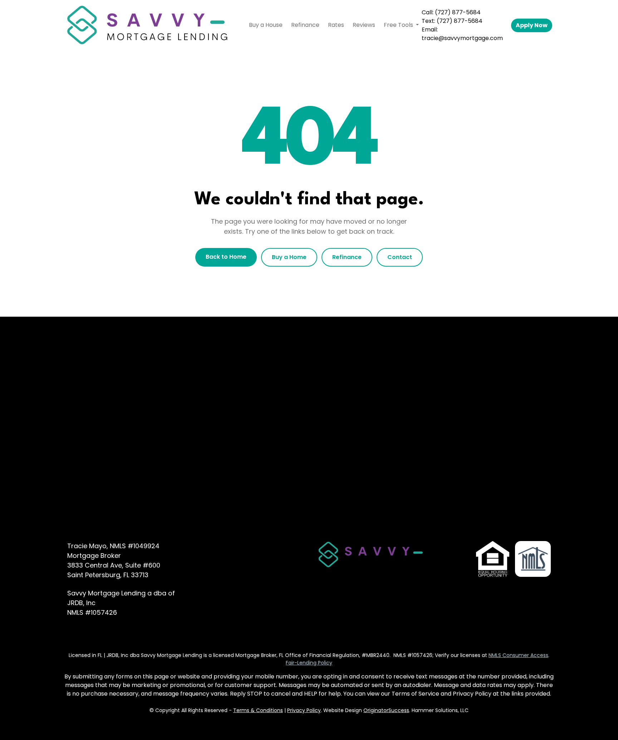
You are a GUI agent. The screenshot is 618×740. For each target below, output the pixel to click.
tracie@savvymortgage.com (462, 38)
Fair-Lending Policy (309, 662)
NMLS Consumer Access (518, 655)
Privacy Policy (304, 710)
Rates (336, 25)
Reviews (364, 25)
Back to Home (226, 257)
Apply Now (532, 25)
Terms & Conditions (258, 710)
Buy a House (266, 25)
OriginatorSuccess (386, 710)
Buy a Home (289, 257)
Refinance (305, 25)
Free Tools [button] (399, 25)
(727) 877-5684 (458, 12)
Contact (399, 257)
